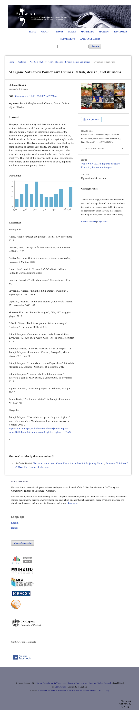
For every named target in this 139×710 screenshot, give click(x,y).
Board (72, 31)
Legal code (102, 221)
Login (121, 3)
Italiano (14, 527)
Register (111, 3)
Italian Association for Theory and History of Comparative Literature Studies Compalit (74, 683)
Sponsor (104, 31)
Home (32, 31)
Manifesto (87, 31)
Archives (22, 61)
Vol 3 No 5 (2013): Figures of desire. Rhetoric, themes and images (60, 61)
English (14, 522)
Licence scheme (88, 221)
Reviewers (120, 31)
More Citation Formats (95, 148)
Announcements (90, 38)
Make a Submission (23, 543)
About (45, 31)
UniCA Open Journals (23, 642)
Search (95, 46)
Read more (73, 503)
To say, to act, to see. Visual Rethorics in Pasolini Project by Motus (68, 463)
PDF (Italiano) (92, 119)
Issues (59, 31)
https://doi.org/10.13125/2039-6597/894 (35, 96)
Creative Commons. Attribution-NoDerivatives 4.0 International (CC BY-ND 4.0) (73, 690)
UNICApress (60, 686)
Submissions (68, 38)
